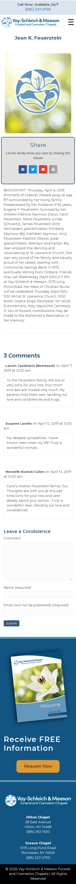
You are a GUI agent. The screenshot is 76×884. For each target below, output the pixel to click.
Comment (12, 538)
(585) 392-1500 (38, 832)
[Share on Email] (43, 169)
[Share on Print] (53, 169)
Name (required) (17, 588)
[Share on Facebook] (23, 169)
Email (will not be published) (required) (36, 605)
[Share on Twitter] (33, 169)
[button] (70, 22)
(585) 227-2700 (38, 9)
